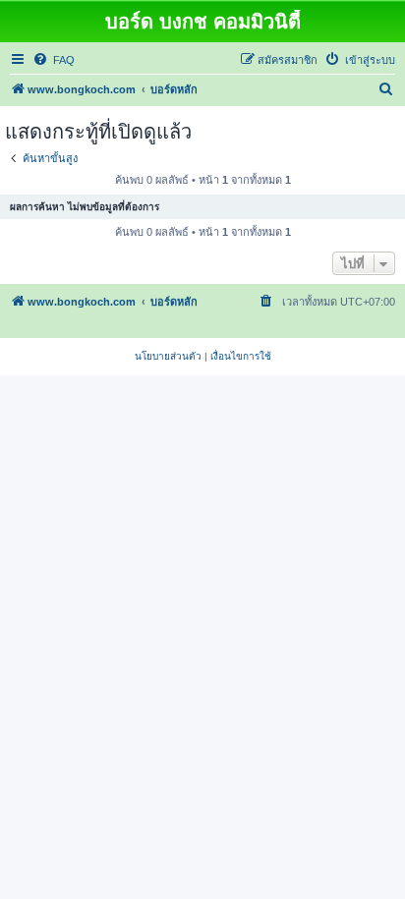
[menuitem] (53, 60)
